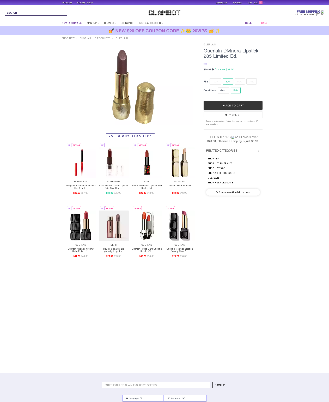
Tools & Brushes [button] (150, 23)
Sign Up (220, 385)
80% (228, 81)
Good (223, 90)
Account (67, 2)
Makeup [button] (92, 23)
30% (251, 81)
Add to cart (234, 105)
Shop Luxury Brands (220, 163)
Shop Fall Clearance (220, 182)
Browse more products (234, 192)
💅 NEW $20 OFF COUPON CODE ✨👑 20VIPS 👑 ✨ (165, 30)
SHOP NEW (214, 158)
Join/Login (222, 2)
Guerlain (213, 177)
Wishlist (234, 114)
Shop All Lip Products (221, 173)
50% (239, 81)
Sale (264, 23)
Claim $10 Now (85, 2)
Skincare (127, 23)
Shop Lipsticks (216, 168)
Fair (235, 90)
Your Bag (254, 2)
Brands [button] (109, 23)
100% (215, 81)
